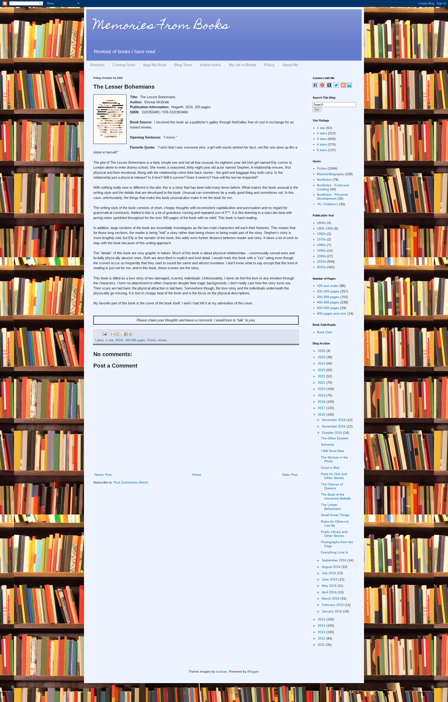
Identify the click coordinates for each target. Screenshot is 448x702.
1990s (321, 250)
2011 (322, 644)
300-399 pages (135, 340)
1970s (321, 239)
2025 (322, 357)
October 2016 (332, 432)
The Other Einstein (335, 438)
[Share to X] (121, 334)
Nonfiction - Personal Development (332, 196)
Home (196, 474)
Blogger (253, 671)
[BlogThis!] (117, 334)
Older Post (290, 474)
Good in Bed (330, 467)
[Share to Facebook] (126, 334)
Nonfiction (324, 179)
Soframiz (327, 444)
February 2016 (333, 605)
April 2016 (330, 592)
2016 (322, 414)
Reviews (97, 65)
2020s (321, 267)
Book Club (324, 332)
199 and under (328, 286)
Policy (269, 65)
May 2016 (329, 585)
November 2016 (334, 426)
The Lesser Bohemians (331, 507)
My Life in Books (242, 65)
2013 (322, 632)
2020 (322, 389)
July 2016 (329, 573)
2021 (322, 382)
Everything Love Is (334, 552)
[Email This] (112, 334)
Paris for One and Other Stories (334, 476)
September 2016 (334, 560)
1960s (321, 234)
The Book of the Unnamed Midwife (336, 496)
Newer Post (103, 474)
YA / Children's (327, 204)
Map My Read (154, 65)
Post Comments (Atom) (131, 482)
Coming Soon (123, 65)
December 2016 (334, 420)
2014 (322, 625)
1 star (109, 340)
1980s (321, 245)
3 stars (322, 139)
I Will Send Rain (332, 451)
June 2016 (330, 579)
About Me (290, 65)
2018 (322, 401)
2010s (119, 340)
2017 (322, 408)
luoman (221, 671)
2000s (321, 256)
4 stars (322, 144)
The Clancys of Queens (332, 486)
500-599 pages (328, 308)
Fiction (151, 340)
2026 (322, 351)
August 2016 (331, 567)
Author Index (210, 65)
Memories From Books (161, 26)
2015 (322, 619)
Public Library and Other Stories (334, 534)
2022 (322, 376)
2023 (322, 370)
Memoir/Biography (330, 174)
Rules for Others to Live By (335, 523)
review (162, 340)
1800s (321, 223)
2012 (322, 638)
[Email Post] (104, 334)
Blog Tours (183, 65)
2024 (322, 363)
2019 (322, 395)
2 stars (322, 133)
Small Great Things (335, 515)
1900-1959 (325, 228)
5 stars (322, 150)
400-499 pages (328, 302)
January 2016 (332, 611)
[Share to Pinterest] (130, 334)
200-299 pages (328, 291)
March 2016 (331, 598)
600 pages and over (331, 313)
